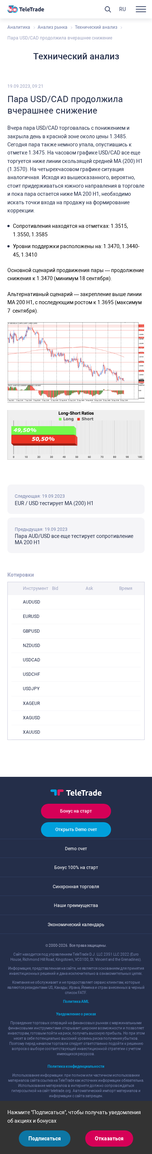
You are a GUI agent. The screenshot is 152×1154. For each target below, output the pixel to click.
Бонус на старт (76, 811)
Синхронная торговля (76, 886)
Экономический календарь (76, 924)
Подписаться (44, 1138)
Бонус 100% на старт (76, 867)
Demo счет (76, 848)
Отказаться (109, 1138)
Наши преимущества (76, 905)
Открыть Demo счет (76, 829)
